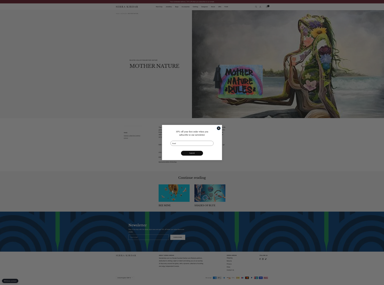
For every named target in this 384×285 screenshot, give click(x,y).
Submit (192, 153)
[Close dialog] (218, 128)
